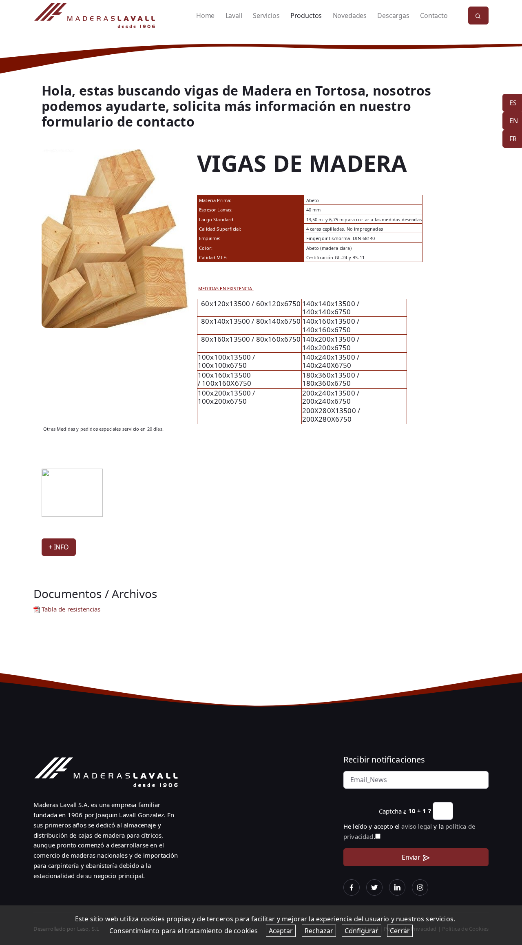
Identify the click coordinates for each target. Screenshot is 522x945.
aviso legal (416, 826)
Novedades (350, 15)
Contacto (434, 15)
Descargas (393, 15)
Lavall (234, 15)
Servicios (266, 15)
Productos (306, 15)
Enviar (411, 857)
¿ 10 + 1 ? (417, 811)
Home (205, 15)
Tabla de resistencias (70, 609)
